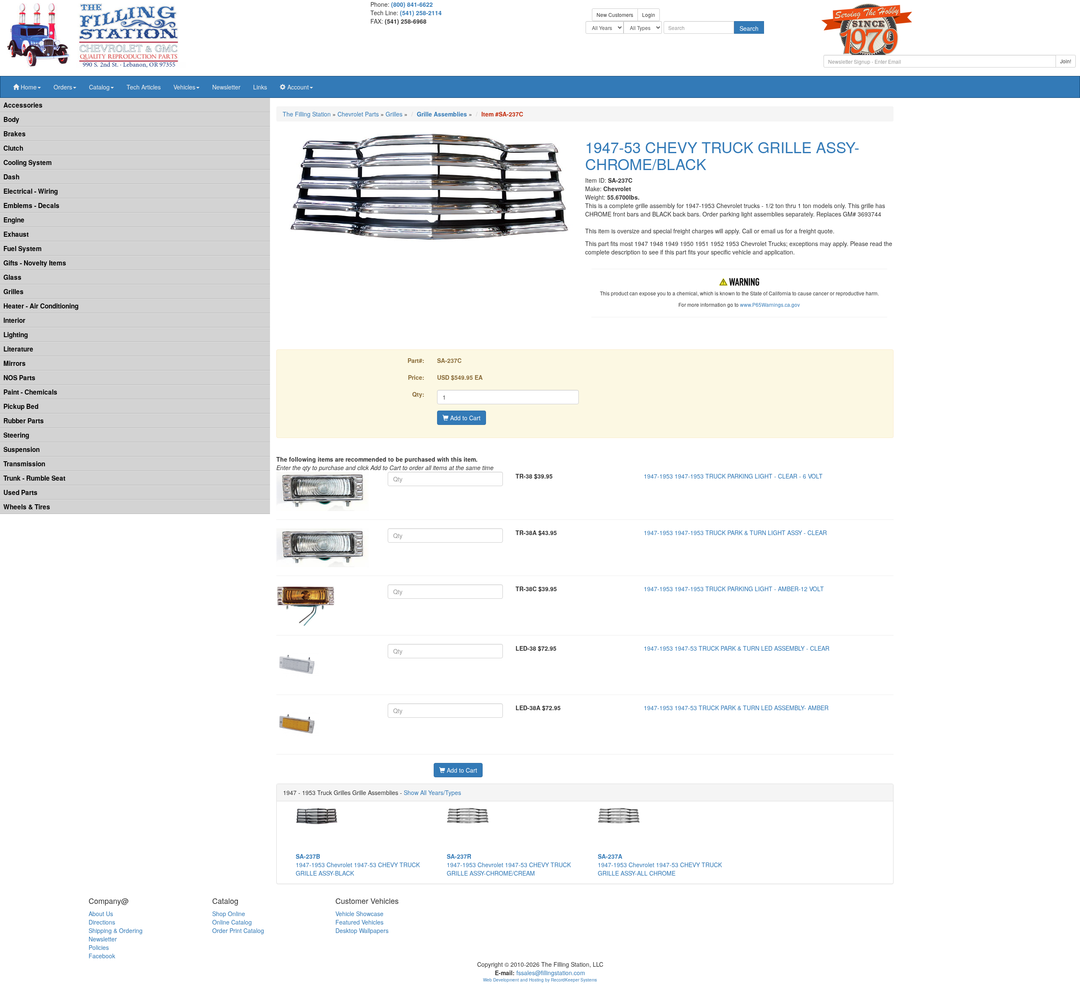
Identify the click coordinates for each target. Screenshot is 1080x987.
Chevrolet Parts (358, 114)
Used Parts (20, 492)
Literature (18, 349)
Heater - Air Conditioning (40, 306)
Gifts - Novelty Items (34, 263)
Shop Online (228, 913)
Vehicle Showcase (359, 913)
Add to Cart (464, 418)
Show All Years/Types (432, 792)
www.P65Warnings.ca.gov (770, 304)
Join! (1065, 61)
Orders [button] (63, 87)
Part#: (416, 360)
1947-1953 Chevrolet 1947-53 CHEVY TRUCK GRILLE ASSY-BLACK (358, 864)
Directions (102, 922)
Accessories (23, 105)
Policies (99, 947)
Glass (12, 277)
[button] (27, 86)
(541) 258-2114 (421, 12)
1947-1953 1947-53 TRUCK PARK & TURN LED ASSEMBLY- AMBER (736, 707)
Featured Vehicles (359, 922)
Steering (16, 435)
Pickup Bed (20, 406)
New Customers (615, 14)
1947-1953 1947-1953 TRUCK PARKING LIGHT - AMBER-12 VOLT (734, 588)
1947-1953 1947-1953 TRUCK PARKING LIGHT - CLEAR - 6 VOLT (733, 476)
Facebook (102, 956)
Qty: (418, 394)
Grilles (13, 291)
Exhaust (16, 234)
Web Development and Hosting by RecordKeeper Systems (540, 980)
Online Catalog (232, 922)
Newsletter (226, 87)
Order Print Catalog (238, 930)
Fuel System (22, 248)
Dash (11, 176)
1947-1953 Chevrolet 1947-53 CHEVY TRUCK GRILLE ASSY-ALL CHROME (660, 864)
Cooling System (27, 162)
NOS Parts (19, 377)
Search (749, 28)
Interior (14, 320)
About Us (101, 913)
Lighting (15, 334)
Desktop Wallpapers (362, 930)
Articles (144, 87)
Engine (13, 219)
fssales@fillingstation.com (550, 972)
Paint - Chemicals (30, 392)
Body (11, 119)
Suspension (21, 449)
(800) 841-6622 (412, 4)
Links (260, 87)
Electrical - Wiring (30, 191)
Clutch (13, 148)
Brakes (14, 133)
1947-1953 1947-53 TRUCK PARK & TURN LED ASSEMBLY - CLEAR (736, 648)
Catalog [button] (99, 87)
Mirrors (14, 363)
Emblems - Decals (31, 205)
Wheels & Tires (26, 506)
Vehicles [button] (184, 87)
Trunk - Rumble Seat (34, 478)
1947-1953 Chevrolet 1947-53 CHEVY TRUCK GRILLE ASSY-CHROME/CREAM (509, 864)
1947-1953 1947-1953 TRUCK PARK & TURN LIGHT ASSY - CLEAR (735, 532)
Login (648, 14)
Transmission (24, 463)
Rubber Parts (23, 420)
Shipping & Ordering (116, 930)
